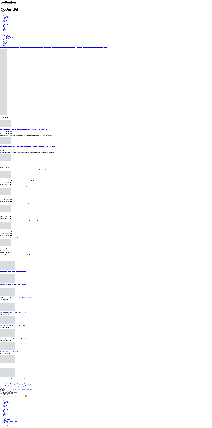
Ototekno (4, 18)
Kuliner (4, 27)
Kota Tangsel (5, 23)
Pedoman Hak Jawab (6, 419)
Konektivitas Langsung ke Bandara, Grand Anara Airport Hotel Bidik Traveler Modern (15, 297)
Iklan (3, 30)
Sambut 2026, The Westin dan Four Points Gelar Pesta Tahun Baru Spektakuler (23, 197)
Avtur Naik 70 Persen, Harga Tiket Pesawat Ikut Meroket (16, 163)
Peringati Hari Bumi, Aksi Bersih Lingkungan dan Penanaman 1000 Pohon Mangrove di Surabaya (28, 146)
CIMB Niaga (3, 389)
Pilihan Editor (5, 29)
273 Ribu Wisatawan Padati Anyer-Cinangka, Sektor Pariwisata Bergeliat (13, 378)
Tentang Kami (5, 422)
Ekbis (4, 19)
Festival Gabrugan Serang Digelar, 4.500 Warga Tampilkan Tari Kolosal (13, 312)
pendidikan (29, 389)
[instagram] (10, 396)
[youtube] (17, 396)
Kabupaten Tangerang (6, 17)
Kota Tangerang (5, 16)
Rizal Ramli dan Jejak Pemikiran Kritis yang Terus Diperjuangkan (19, 180)
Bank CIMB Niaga (10, 389)
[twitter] (6, 396)
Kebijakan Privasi (6, 420)
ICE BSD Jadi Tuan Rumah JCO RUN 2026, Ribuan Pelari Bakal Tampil (13, 284)
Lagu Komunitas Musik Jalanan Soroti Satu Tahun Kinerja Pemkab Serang (13, 338)
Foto (3, 26)
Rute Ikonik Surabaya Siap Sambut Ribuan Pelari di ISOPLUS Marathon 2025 (22, 214)
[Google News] (22, 396)
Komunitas (4, 28)
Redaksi (4, 423)
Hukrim (4, 31)
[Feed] (26, 396)
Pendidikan (5, 20)
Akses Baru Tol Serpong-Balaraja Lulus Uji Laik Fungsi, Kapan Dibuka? (69, 47)
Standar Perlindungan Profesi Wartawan (10, 421)
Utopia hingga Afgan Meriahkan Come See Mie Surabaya (16, 248)
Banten (4, 15)
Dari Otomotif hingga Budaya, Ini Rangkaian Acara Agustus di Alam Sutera (13, 47)
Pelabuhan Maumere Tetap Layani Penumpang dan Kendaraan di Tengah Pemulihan (42, 47)
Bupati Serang (18, 389)
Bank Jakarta (24, 389)
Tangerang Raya (5, 24)
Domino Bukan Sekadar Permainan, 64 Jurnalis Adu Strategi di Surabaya (95, 47)
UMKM (4, 22)
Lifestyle (4, 21)
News (4, 13)
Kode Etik (4, 418)
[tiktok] (13, 396)
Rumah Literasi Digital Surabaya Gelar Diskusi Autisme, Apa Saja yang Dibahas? (23, 231)
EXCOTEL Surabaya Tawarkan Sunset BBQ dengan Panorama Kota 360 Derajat (23, 129)
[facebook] (2, 396)
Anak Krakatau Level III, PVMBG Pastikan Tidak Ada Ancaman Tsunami (13, 364)
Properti (4, 25)
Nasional (4, 14)
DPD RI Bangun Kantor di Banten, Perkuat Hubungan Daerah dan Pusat (13, 325)
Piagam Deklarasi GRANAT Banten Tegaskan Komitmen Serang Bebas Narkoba (14, 351)
